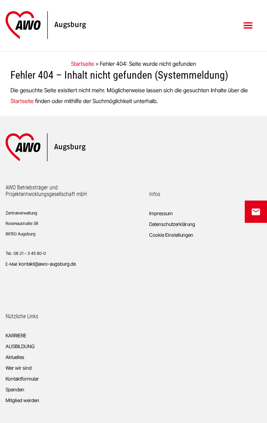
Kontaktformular (22, 379)
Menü (248, 25)
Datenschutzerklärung (172, 224)
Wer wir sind (19, 368)
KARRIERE (16, 335)
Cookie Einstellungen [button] (171, 235)
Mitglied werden (22, 400)
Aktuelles (15, 357)
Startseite (82, 63)
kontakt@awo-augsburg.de (47, 264)
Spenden (15, 389)
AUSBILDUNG (20, 346)
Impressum (161, 213)
